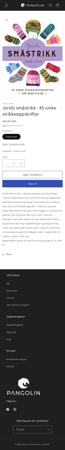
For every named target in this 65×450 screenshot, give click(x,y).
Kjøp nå (32, 183)
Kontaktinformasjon (16, 359)
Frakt (4, 125)
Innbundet (11, 136)
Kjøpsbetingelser (15, 324)
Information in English (17, 304)
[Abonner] (48, 429)
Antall (5, 157)
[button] (6, 5)
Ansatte (10, 366)
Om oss (10, 297)
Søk (8, 283)
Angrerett (11, 332)
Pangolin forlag (28, 444)
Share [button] (9, 254)
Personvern (12, 290)
